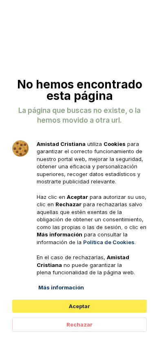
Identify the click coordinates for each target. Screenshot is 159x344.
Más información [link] (61, 287)
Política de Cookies (109, 242)
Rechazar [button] (79, 324)
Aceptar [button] (79, 306)
